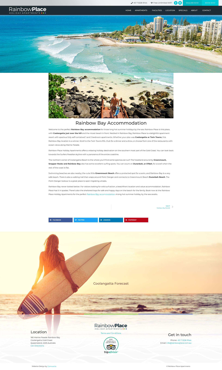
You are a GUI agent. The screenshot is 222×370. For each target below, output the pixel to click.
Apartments (141, 10)
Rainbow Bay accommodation (101, 194)
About (194, 10)
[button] (61, 220)
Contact (206, 10)
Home (128, 10)
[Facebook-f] (176, 3)
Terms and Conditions (111, 333)
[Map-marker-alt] (180, 3)
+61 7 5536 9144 (184, 340)
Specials (183, 10)
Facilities (157, 10)
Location (170, 10)
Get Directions (37, 346)
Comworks (52, 366)
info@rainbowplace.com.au (178, 343)
